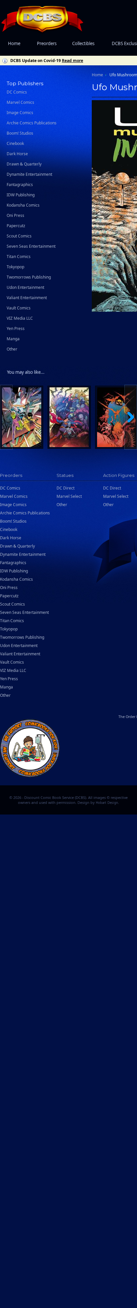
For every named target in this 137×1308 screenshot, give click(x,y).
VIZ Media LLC (20, 318)
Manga (13, 339)
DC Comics (17, 92)
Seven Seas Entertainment (31, 246)
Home (14, 43)
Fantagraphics (20, 184)
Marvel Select (69, 496)
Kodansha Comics (23, 205)
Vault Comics (19, 308)
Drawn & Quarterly (24, 164)
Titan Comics (19, 256)
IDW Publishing (21, 195)
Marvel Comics (20, 102)
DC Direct (65, 488)
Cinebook (15, 143)
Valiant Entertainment (27, 297)
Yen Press (16, 328)
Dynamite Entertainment (29, 174)
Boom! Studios (20, 133)
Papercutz (16, 226)
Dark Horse (17, 154)
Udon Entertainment (25, 287)
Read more (72, 60)
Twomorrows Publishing (29, 277)
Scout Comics (19, 236)
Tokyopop (15, 267)
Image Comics (20, 112)
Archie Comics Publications (32, 123)
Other (12, 349)
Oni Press (15, 215)
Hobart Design (107, 803)
